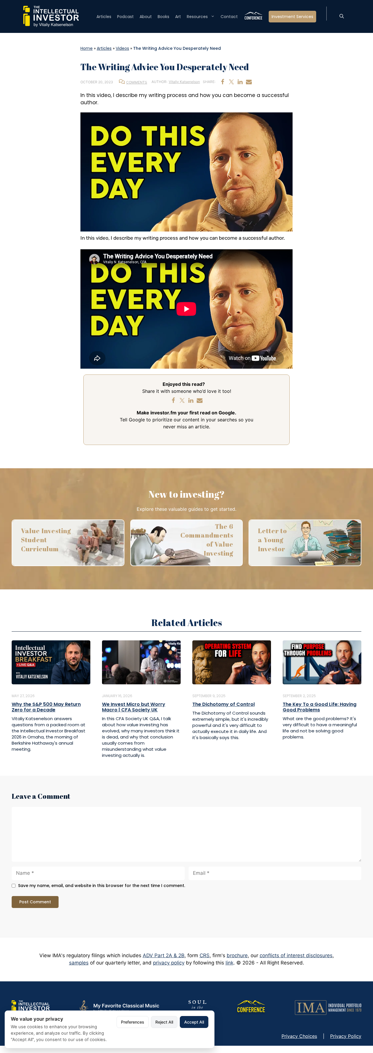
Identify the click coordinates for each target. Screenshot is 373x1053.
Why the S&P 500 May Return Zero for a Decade (46, 707)
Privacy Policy (345, 1036)
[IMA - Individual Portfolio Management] (328, 1007)
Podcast (125, 17)
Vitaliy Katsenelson (184, 81)
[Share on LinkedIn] (240, 82)
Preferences (132, 1022)
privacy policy (168, 963)
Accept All (194, 1022)
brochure (237, 955)
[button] (342, 16)
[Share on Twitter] (231, 82)
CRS (205, 955)
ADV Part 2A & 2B (163, 955)
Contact (229, 17)
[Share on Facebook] (222, 82)
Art (178, 17)
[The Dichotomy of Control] (231, 662)
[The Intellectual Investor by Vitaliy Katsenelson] (31, 1007)
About (146, 17)
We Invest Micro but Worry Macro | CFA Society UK (133, 707)
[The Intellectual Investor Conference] (251, 1007)
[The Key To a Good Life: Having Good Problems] (322, 662)
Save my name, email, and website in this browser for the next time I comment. (101, 885)
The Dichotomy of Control (223, 704)
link (229, 963)
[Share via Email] (248, 82)
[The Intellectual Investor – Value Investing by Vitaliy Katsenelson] (51, 16)
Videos (122, 48)
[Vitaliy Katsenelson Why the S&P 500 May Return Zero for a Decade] (51, 662)
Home (86, 48)
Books (163, 17)
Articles (103, 17)
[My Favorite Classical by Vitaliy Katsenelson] (118, 1007)
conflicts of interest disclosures (296, 955)
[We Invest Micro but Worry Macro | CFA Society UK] (141, 662)
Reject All (164, 1022)
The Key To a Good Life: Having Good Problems (319, 707)
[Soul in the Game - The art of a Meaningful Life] (197, 1007)
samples (79, 963)
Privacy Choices (299, 1036)
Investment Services (292, 17)
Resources (197, 17)
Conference (253, 16)
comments (136, 82)
